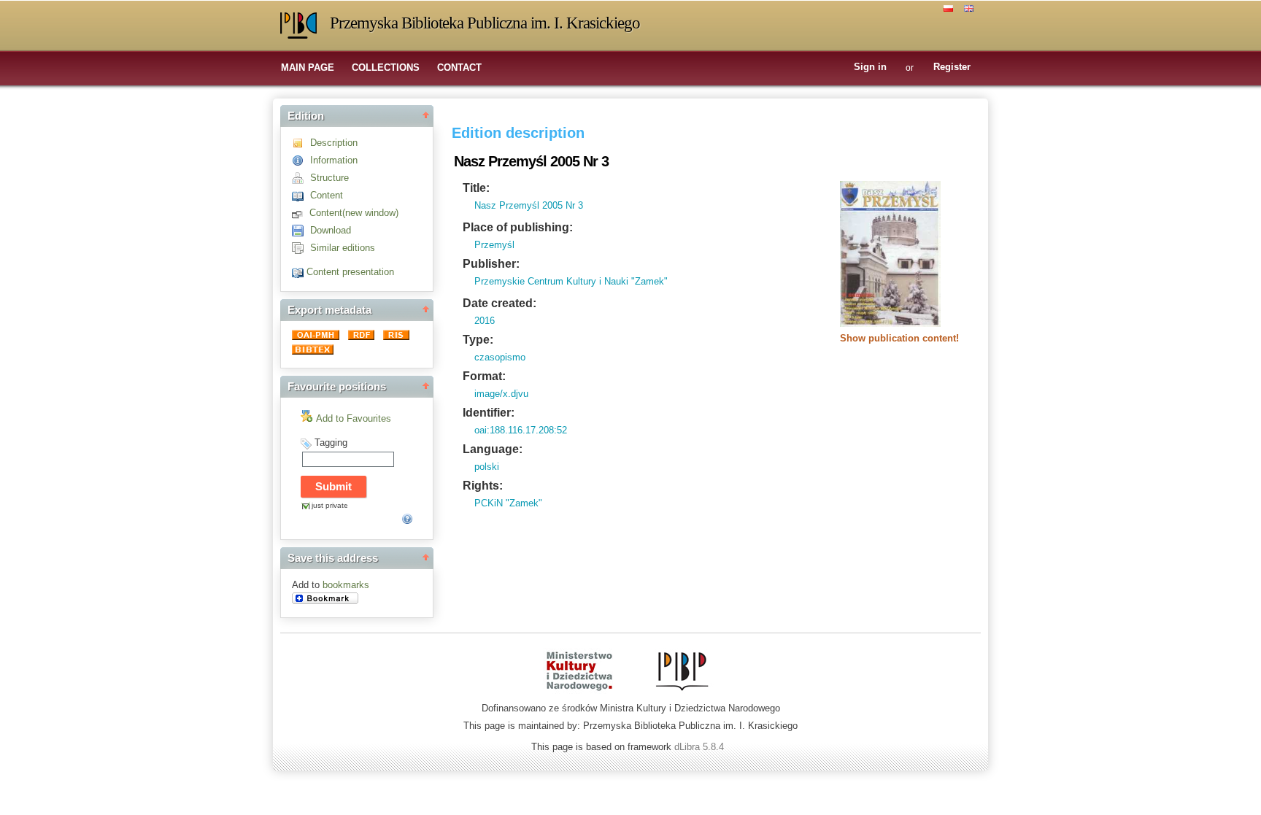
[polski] (950, 7)
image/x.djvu (501, 393)
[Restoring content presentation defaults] (299, 271)
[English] (970, 7)
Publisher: (491, 264)
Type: (478, 339)
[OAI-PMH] (317, 336)
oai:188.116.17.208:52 (520, 430)
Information (334, 160)
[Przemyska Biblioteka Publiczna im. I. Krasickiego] (298, 26)
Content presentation (350, 271)
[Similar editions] (301, 247)
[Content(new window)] (300, 212)
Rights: (483, 485)
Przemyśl (494, 244)
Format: (484, 376)
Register (952, 66)
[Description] (301, 142)
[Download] (301, 230)
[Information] (301, 160)
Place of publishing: (518, 227)
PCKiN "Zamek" (508, 503)
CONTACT (459, 67)
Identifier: (488, 412)
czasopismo (499, 357)
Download (330, 230)
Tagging (331, 442)
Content (326, 195)
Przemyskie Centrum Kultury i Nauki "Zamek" (571, 281)
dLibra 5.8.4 (700, 746)
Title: (476, 188)
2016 (484, 320)
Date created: (499, 303)
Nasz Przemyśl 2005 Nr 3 (528, 205)
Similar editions (342, 247)
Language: (492, 449)
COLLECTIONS (386, 67)
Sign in (870, 66)
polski (486, 466)
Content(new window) (353, 212)
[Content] (301, 195)
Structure (329, 177)
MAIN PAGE (307, 67)
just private (330, 505)
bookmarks (346, 584)
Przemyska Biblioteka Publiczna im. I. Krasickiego (485, 23)
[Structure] (301, 177)
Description (334, 142)
